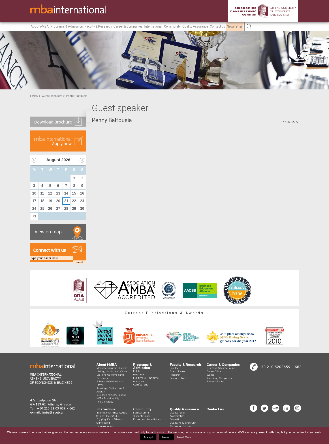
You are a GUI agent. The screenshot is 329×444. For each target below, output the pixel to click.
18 (42, 201)
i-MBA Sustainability (107, 398)
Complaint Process (180, 426)
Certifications (140, 384)
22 (74, 201)
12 (50, 193)
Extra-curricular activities (147, 419)
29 (74, 208)
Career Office (214, 371)
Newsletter (234, 26)
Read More (184, 437)
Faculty (174, 368)
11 (42, 193)
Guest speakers (52, 96)
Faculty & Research (98, 26)
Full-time (138, 371)
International (153, 26)
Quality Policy (177, 412)
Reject (166, 437)
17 (34, 201)
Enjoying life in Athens (109, 419)
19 (50, 201)
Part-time (138, 374)
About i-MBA (40, 26)
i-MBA (34, 96)
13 (58, 193)
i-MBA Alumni (141, 412)
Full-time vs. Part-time (146, 378)
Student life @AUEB (107, 416)
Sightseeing (103, 422)
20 (58, 201)
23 (82, 201)
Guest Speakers (179, 371)
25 (42, 208)
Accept (148, 437)
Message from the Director (111, 368)
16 (82, 193)
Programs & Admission (67, 26)
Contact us (217, 26)
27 (58, 208)
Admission (139, 381)
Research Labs (178, 378)
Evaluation (176, 419)
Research (175, 374)
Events (210, 374)
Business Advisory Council (111, 395)
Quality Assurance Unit (183, 422)
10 (34, 193)
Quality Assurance (195, 26)
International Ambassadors (111, 412)
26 (50, 208)
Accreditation (177, 416)
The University (104, 401)
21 (66, 201)
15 (74, 193)
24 (34, 208)
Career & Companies (128, 26)
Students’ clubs (142, 416)
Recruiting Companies (219, 378)
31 (34, 216)
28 (66, 208)
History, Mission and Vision (111, 371)
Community (172, 26)
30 (82, 208)
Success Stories (215, 381)
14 (66, 193)
